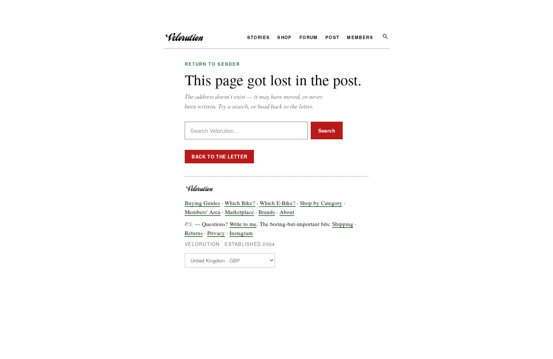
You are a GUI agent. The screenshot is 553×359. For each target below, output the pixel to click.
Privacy (216, 233)
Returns (194, 233)
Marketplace (239, 212)
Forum (308, 38)
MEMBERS (360, 38)
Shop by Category (321, 203)
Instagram (241, 233)
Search (326, 130)
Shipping (342, 224)
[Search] (385, 36)
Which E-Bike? (277, 203)
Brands (266, 212)
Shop (284, 38)
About (287, 212)
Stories (258, 38)
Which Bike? (240, 203)
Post (332, 38)
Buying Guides (202, 203)
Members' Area (202, 212)
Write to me (243, 224)
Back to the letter (219, 156)
